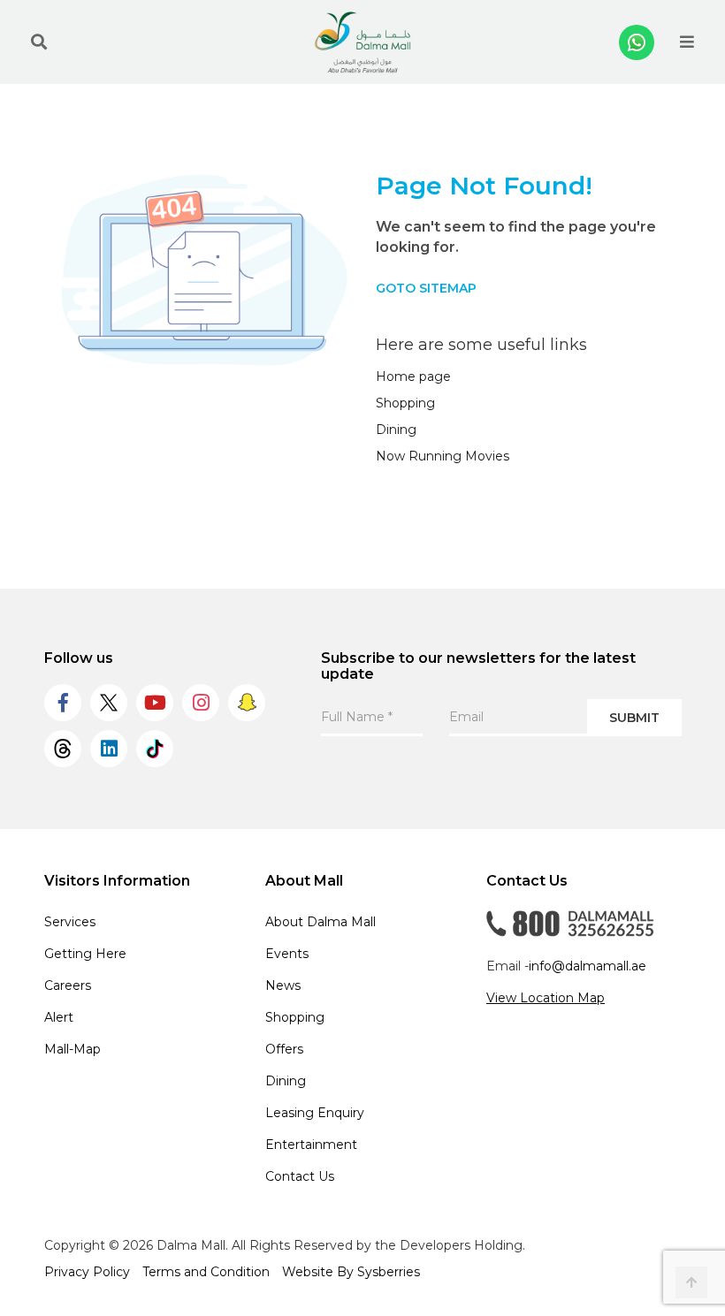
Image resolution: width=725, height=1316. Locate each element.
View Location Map (545, 998)
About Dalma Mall (320, 922)
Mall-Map (72, 1049)
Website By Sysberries (351, 1272)
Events (287, 954)
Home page (413, 376)
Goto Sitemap (426, 288)
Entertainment (311, 1144)
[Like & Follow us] (62, 702)
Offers (284, 1049)
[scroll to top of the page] (691, 1282)
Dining (396, 429)
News (283, 985)
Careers (67, 985)
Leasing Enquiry (314, 1113)
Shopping (405, 403)
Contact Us (299, 1176)
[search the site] (39, 42)
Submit (634, 718)
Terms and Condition (206, 1272)
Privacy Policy (87, 1272)
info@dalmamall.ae (587, 966)
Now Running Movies (442, 456)
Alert (58, 1017)
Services (69, 922)
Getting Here (85, 954)
